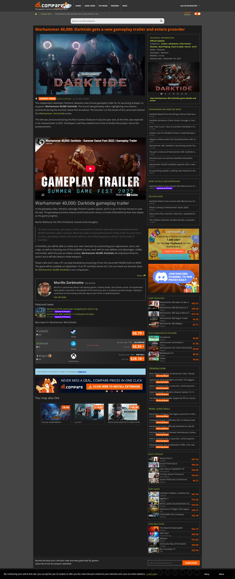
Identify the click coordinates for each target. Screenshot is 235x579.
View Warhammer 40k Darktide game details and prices (173, 99)
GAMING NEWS (47, 98)
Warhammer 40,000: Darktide (54, 269)
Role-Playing (164, 46)
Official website (157, 41)
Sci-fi (194, 46)
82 (39, 347)
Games (78, 6)
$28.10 (137, 358)
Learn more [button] (151, 574)
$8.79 (138, 333)
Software (103, 6)
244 (39, 335)
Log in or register (188, 6)
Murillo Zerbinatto (64, 98)
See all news (60, 297)
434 (39, 359)
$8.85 (138, 346)
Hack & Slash (177, 46)
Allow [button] (221, 574)
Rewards (115, 6)
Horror (188, 46)
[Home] (36, 14)
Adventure (173, 43)
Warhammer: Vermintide (52, 113)
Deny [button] (207, 574)
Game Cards (90, 6)
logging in (82, 371)
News (124, 6)
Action (164, 43)
